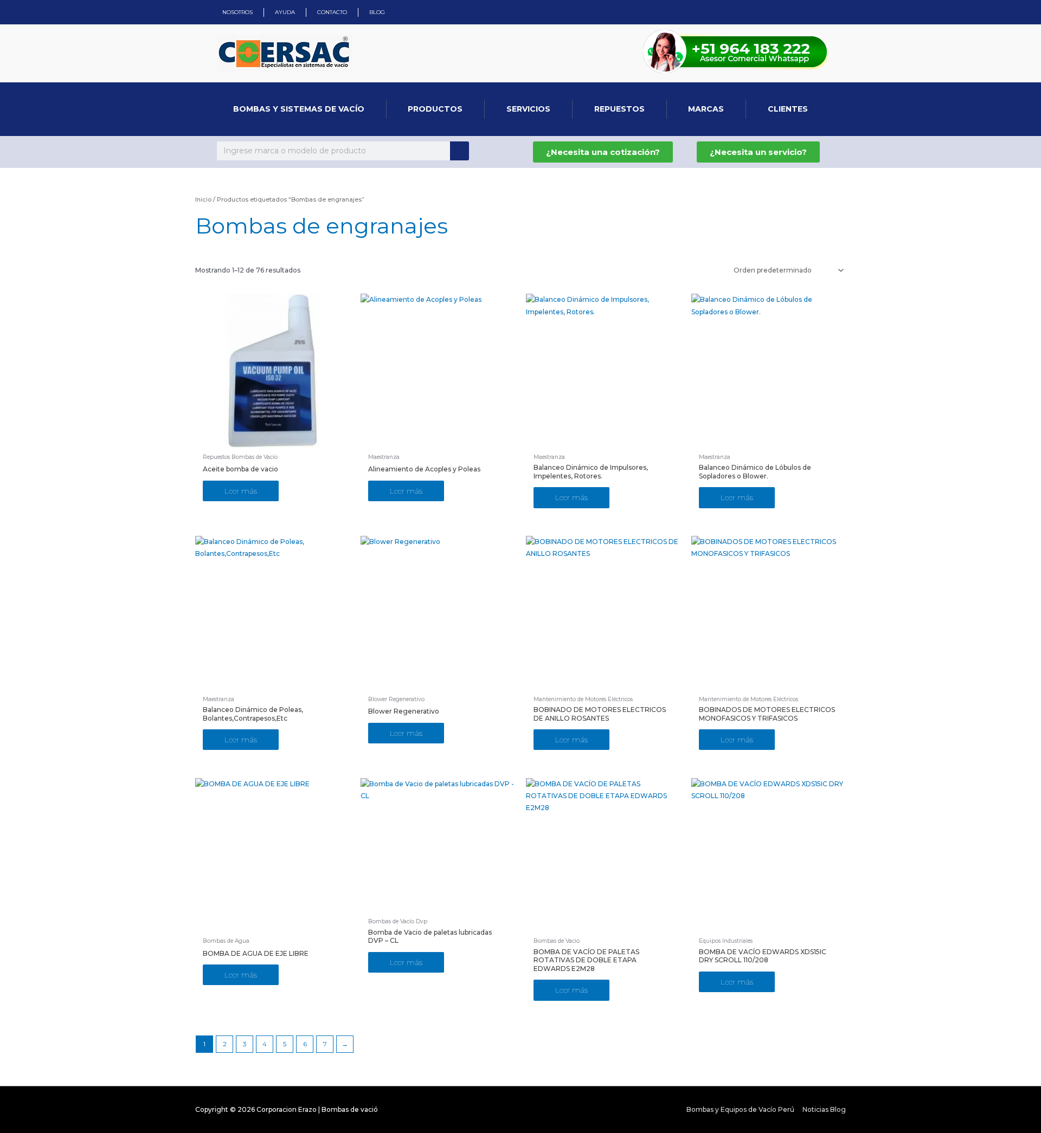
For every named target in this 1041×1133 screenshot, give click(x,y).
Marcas (706, 109)
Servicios (528, 109)
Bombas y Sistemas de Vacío (298, 109)
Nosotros (237, 12)
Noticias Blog (824, 1109)
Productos (435, 109)
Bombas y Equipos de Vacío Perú (740, 1109)
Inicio (203, 199)
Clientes (788, 109)
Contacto (332, 12)
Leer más (240, 491)
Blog (377, 12)
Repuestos (619, 109)
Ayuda (285, 12)
